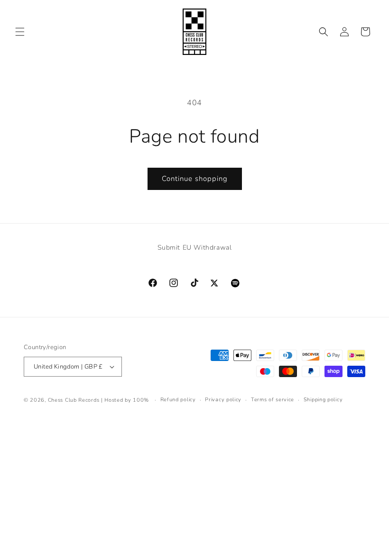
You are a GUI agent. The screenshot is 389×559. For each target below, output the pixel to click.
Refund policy (178, 399)
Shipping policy (323, 399)
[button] (19, 31)
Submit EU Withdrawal (194, 247)
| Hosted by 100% (125, 400)
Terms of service (272, 399)
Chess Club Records (74, 400)
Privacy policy (223, 399)
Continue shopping (195, 178)
